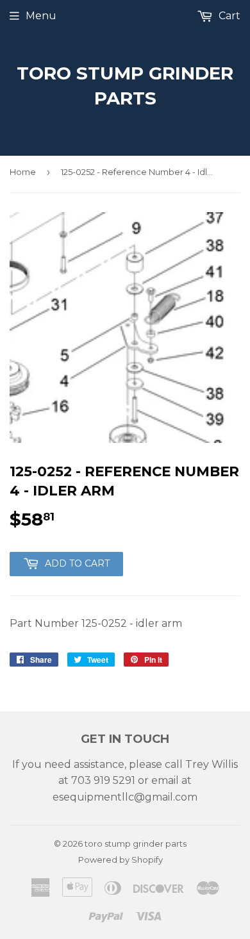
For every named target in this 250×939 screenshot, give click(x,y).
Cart (228, 16)
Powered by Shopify (120, 859)
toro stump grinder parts (125, 85)
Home (23, 172)
